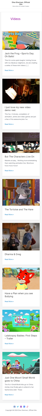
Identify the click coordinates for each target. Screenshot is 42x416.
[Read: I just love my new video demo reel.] (21, 91)
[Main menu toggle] (38, 4)
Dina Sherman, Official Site (21, 3)
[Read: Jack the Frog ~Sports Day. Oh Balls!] (21, 40)
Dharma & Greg (13, 254)
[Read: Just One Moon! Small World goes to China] (21, 363)
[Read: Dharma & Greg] (21, 237)
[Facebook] (15, 407)
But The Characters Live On (19, 156)
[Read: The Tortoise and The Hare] (21, 192)
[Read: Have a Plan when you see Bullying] (21, 279)
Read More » (9, 70)
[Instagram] (21, 407)
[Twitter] (18, 407)
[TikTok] (27, 407)
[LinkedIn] (24, 407)
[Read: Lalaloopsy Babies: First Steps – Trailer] (21, 321)
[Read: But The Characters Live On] (21, 143)
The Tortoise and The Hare (19, 209)
